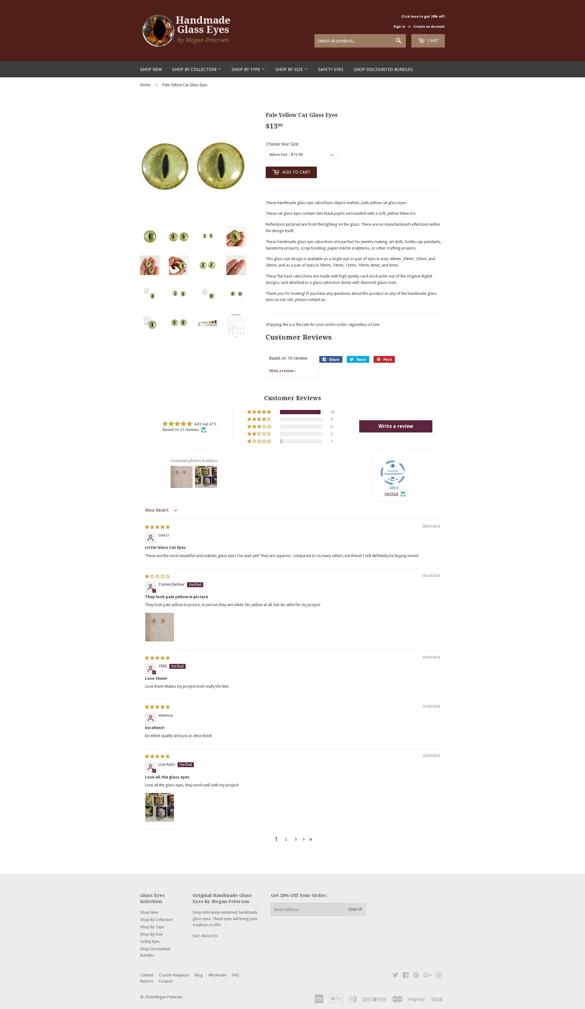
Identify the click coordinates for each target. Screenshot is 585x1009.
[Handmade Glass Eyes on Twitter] (395, 976)
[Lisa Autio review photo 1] (159, 807)
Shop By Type (246, 69)
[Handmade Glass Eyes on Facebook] (405, 976)
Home (145, 85)
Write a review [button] (395, 426)
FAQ (235, 975)
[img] (157, 527)
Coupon (166, 981)
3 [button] (296, 839)
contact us (316, 299)
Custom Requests (174, 975)
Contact (147, 975)
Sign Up (355, 909)
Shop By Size (289, 69)
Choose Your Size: (282, 144)
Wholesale (217, 975)
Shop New (151, 69)
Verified (391, 494)
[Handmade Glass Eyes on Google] (427, 976)
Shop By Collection (195, 69)
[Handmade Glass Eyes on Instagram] (439, 976)
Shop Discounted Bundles (383, 69)
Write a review (281, 371)
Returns (146, 981)
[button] (259, 412)
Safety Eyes (330, 69)
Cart (433, 40)
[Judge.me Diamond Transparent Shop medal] (393, 472)
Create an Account (429, 27)
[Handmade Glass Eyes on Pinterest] (416, 976)
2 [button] (286, 839)
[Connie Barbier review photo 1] (159, 627)
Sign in (399, 27)
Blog (199, 975)
